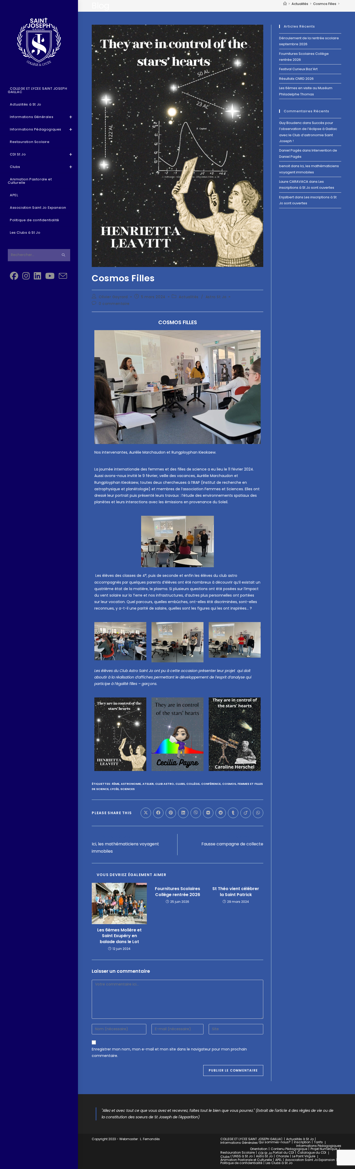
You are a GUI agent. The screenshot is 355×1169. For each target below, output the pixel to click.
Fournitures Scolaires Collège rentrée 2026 (177, 891)
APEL (278, 1160)
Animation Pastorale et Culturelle (246, 1160)
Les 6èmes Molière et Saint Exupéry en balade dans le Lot (119, 936)
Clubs (180, 784)
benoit (284, 166)
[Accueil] (285, 3)
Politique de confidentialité (241, 1163)
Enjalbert (286, 197)
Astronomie (131, 784)
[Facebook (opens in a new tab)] (14, 276)
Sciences (127, 789)
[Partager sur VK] (208, 813)
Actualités (189, 296)
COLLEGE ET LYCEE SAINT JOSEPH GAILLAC (251, 1139)
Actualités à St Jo (300, 1139)
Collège (193, 784)
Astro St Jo (216, 296)
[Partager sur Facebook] (158, 813)
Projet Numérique (324, 1149)
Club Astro (164, 784)
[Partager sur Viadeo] (245, 813)
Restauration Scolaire (237, 1152)
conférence (211, 784)
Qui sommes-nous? (275, 1142)
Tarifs (318, 1142)
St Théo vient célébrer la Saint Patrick (235, 891)
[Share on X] (146, 813)
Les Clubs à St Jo (279, 1163)
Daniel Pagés (290, 150)
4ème (115, 784)
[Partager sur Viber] (195, 813)
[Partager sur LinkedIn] (183, 813)
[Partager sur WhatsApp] (258, 813)
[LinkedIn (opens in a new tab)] (37, 276)
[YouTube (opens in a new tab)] (50, 276)
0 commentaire (114, 303)
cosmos (229, 784)
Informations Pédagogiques (318, 1146)
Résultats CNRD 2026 (296, 78)
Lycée (114, 789)
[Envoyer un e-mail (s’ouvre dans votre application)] (63, 276)
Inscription (302, 1142)
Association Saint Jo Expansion (310, 1160)
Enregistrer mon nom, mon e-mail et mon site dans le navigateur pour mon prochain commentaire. (169, 1052)
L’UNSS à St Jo (242, 1156)
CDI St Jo (265, 1153)
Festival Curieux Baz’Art (298, 69)
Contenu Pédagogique (289, 1149)
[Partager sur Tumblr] (233, 813)
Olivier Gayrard (113, 296)
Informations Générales (239, 1142)
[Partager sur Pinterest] (171, 813)
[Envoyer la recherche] (63, 255)
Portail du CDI (283, 1152)
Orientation (258, 1149)
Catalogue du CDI (311, 1152)
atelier (148, 784)
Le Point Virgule (303, 1156)
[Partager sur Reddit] (220, 813)
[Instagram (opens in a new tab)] (26, 276)
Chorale (282, 1156)
